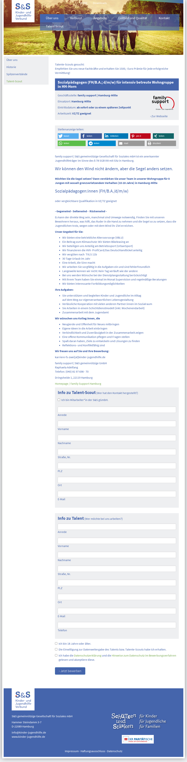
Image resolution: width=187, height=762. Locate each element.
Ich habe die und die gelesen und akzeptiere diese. (117, 657)
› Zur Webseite (159, 116)
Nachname (64, 443)
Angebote (100, 18)
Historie (11, 67)
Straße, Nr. (64, 457)
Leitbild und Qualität (133, 18)
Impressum (72, 751)
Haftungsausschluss (93, 751)
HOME (83, 3)
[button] (68, 136)
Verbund (76, 18)
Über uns (52, 18)
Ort (60, 485)
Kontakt (164, 18)
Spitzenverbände (16, 74)
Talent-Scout (14, 81)
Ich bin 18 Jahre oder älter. (75, 643)
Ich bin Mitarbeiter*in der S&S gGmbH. (84, 400)
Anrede (62, 415)
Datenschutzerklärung (87, 655)
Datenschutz (114, 751)
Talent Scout (54, 26)
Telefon (62, 630)
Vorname (63, 429)
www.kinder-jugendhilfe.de (28, 736)
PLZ (60, 471)
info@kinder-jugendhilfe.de (29, 732)
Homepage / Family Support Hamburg (78, 383)
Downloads (100, 3)
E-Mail (61, 499)
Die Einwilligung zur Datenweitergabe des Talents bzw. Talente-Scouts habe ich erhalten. (112, 649)
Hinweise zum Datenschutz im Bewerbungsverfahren (144, 655)
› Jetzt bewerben (70, 671)
